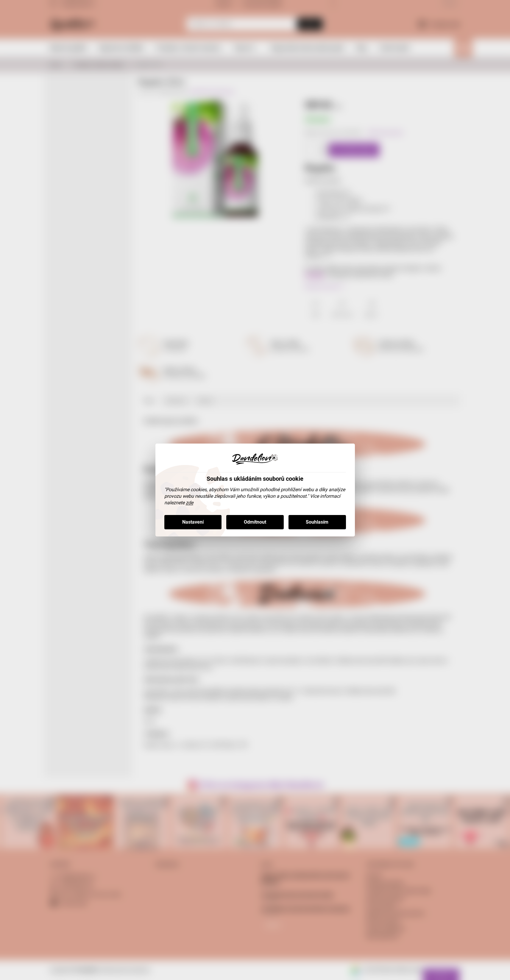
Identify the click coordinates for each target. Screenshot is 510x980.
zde (189, 502)
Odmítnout (255, 522)
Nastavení (193, 522)
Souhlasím (317, 522)
